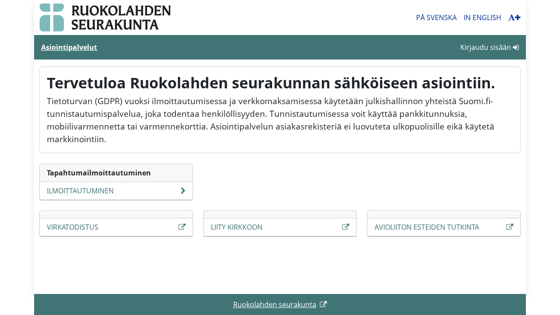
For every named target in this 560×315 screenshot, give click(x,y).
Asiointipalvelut (69, 47)
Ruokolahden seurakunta (274, 304)
